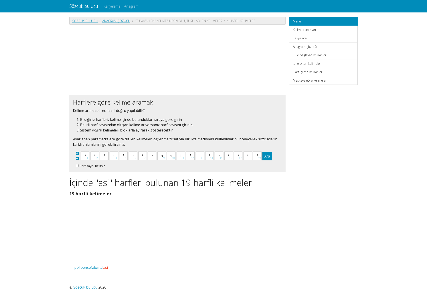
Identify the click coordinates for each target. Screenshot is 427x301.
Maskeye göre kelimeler (309, 80)
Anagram (131, 6)
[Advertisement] (177, 59)
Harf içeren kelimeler (307, 72)
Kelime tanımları (304, 30)
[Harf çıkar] (77, 158)
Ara (267, 156)
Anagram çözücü (116, 21)
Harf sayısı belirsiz (92, 166)
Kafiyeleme (112, 6)
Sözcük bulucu (83, 6)
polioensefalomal (91, 267)
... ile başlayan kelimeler (309, 55)
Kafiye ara (300, 38)
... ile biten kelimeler (307, 63)
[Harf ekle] (77, 153)
